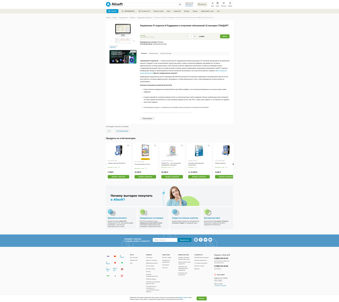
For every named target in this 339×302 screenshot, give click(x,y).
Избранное (223, 6)
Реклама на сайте (199, 266)
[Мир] (108, 276)
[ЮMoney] (122, 256)
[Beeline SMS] (108, 269)
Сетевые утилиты (192, 160)
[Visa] (108, 256)
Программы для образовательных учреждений (183, 268)
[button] (213, 4)
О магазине (149, 257)
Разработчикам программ (201, 257)
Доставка (186, 11)
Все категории (134, 257)
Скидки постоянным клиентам (185, 218)
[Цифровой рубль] (122, 276)
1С (109, 131)
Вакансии (197, 268)
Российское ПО (145, 11)
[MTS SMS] (115, 269)
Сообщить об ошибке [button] (220, 285)
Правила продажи (151, 279)
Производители (129, 11)
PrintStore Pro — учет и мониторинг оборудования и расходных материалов (171, 164)
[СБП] (115, 276)
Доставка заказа (150, 268)
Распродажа (165, 265)
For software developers (200, 263)
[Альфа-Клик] (115, 263)
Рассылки (164, 267)
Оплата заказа (150, 266)
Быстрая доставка (212, 218)
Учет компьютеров (122, 131)
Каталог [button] (114, 11)
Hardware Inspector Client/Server (116, 163)
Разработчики (134, 260)
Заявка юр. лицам (158, 11)
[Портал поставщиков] (122, 269)
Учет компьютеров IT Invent (142, 164)
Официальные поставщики (151, 218)
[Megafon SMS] (122, 263)
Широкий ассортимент (117, 218)
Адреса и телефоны (151, 260)
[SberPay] (108, 262)
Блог (218, 11)
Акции (168, 11)
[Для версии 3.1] (117, 40)
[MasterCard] (115, 256)
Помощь (195, 11)
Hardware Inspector (220, 163)
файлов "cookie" (182, 297)
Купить (224, 36)
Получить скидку (166, 257)
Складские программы (167, 160)
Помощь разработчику (200, 260)
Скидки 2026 (177, 11)
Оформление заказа (151, 263)
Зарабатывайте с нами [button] (207, 11)
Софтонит (112, 47)
